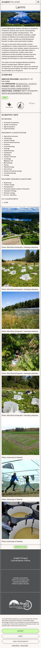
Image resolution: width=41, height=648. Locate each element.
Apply (5, 97)
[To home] (11, 2)
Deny (20, 636)
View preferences (20, 641)
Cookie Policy (15, 645)
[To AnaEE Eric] (20, 605)
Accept (20, 631)
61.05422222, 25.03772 (26, 84)
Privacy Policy (24, 645)
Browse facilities (20, 547)
